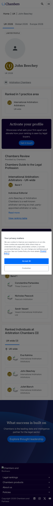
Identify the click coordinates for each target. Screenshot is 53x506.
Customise (26, 268)
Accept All (26, 261)
